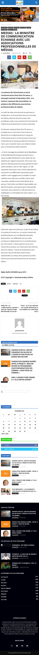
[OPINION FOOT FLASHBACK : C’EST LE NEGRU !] (5, 565)
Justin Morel (6, 53)
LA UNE (28, 27)
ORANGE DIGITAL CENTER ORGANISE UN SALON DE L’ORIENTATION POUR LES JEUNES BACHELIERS (22, 353)
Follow (34, 449)
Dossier (3, 597)
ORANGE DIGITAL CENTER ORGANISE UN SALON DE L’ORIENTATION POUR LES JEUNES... (24, 463)
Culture (16, 27)
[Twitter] (17, 646)
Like (36, 445)
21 (9, 428)
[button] (36, 2)
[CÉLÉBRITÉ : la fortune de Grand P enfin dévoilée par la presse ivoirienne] (5, 556)
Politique (4, 29)
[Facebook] (12, 646)
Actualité (4, 27)
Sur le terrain (13, 29)
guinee (9, 283)
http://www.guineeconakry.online (19, 333)
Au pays (11, 27)
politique (15, 283)
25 (30, 428)
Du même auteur (8, 345)
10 (24, 421)
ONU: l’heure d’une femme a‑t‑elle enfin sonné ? (23, 378)
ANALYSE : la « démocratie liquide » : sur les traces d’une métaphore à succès (10, 308)
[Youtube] (27, 646)
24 (24, 428)
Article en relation (9, 342)
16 (20, 424)
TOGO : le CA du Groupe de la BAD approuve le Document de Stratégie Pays (29, 308)
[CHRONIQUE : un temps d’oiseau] (5, 547)
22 (15, 428)
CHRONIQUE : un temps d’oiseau (23, 545)
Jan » (7, 434)
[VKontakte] (22, 646)
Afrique (3, 594)
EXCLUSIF (23, 27)
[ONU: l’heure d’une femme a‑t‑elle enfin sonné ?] (5, 379)
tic (20, 283)
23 (20, 428)
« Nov (3, 434)
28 (9, 431)
